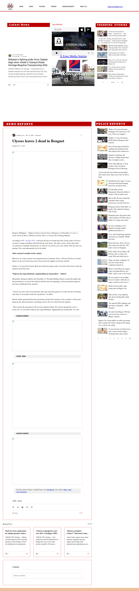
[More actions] (81, 135)
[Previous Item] (10, 40)
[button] (73, 73)
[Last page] (122, 82)
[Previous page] (107, 82)
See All (90, 524)
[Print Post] (32, 507)
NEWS (14, 501)
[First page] (103, 82)
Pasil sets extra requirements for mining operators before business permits (15, 532)
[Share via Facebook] (13, 507)
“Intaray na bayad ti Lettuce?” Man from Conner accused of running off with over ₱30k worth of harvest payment (77, 532)
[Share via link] (27, 507)
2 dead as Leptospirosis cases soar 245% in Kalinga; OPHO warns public (47, 532)
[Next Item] (47, 40)
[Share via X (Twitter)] (18, 507)
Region (20, 501)
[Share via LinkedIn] (22, 507)
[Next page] (117, 82)
